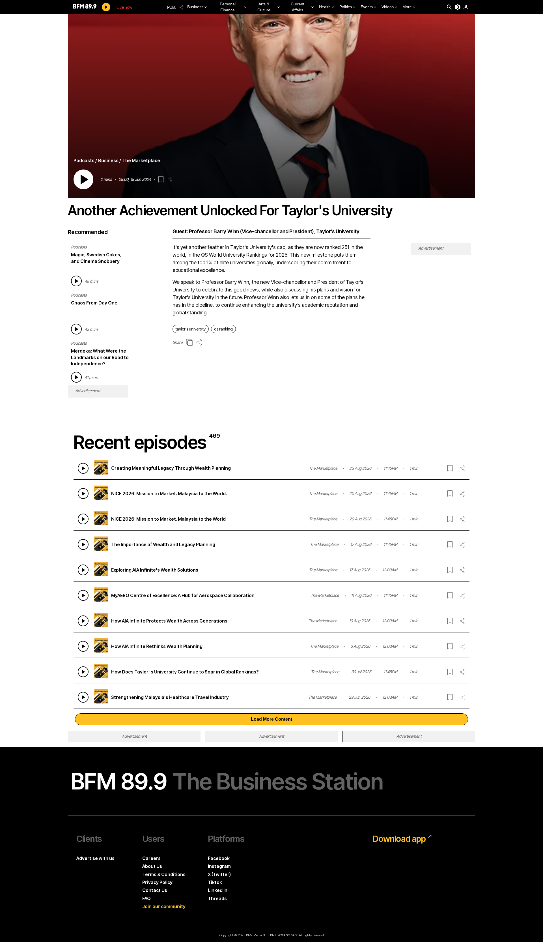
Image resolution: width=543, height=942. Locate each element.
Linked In (217, 890)
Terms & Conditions (164, 874)
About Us (152, 866)
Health (325, 7)
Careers (151, 858)
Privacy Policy (157, 882)
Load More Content (271, 719)
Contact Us (154, 890)
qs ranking (223, 329)
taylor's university (191, 329)
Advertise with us (95, 858)
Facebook (219, 858)
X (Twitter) (219, 874)
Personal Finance (228, 7)
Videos (388, 7)
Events (367, 7)
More (407, 7)
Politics (345, 7)
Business (195, 7)
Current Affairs (297, 7)
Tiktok (215, 882)
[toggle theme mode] (457, 7)
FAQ (146, 898)
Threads (217, 898)
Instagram (219, 866)
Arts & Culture (263, 7)
